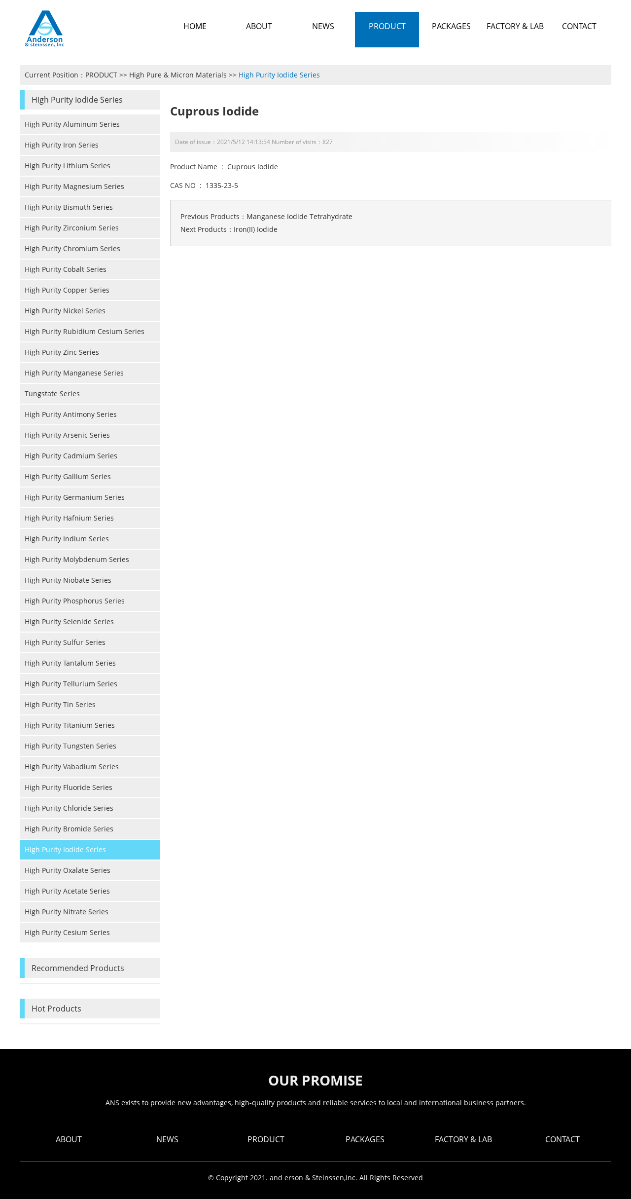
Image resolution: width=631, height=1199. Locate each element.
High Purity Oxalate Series (67, 870)
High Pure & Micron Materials (178, 74)
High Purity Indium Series (67, 538)
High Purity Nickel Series (65, 310)
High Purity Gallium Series (68, 476)
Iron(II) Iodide (256, 229)
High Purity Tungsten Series (70, 745)
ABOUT (69, 1139)
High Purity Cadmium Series (71, 455)
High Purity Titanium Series (70, 725)
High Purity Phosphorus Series (75, 600)
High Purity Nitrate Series (66, 911)
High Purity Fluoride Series (68, 787)
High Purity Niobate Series (68, 580)
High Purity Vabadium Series (72, 766)
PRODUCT (101, 74)
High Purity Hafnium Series (69, 518)
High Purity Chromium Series (72, 248)
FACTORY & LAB (463, 1139)
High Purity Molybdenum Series (77, 559)
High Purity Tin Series (60, 704)
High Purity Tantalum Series (70, 663)
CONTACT (562, 1139)
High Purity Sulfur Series (65, 642)
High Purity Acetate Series (67, 891)
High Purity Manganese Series (74, 372)
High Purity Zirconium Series (72, 227)
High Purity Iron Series (62, 145)
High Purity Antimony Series (71, 414)
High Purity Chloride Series (69, 808)
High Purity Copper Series (67, 290)
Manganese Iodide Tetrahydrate (299, 216)
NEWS (167, 1139)
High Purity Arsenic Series (67, 435)
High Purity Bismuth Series (69, 207)
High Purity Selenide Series (69, 621)
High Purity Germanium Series (75, 497)
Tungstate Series (52, 393)
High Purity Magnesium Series (74, 186)
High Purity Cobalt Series (65, 269)
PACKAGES (365, 1139)
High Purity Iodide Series (279, 74)
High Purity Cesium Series (67, 932)
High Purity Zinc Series (62, 352)
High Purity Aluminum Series (72, 124)
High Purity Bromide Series (69, 828)
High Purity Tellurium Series (71, 683)
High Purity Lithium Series (67, 165)
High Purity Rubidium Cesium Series (84, 331)
